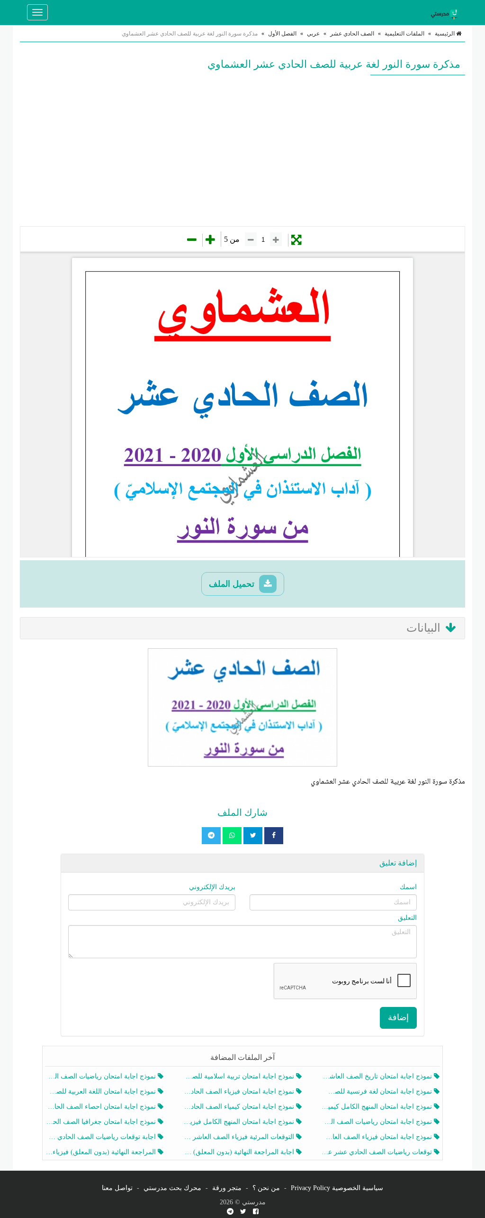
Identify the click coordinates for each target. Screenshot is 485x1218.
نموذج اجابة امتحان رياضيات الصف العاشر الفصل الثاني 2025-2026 (101, 1076)
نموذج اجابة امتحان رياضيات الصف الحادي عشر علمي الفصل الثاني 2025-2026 (378, 1121)
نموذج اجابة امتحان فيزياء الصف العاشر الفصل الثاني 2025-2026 (378, 1136)
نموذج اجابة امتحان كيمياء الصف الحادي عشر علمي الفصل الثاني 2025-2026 (239, 1106)
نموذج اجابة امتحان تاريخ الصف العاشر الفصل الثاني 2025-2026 (378, 1076)
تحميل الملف (233, 584)
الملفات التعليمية (404, 33)
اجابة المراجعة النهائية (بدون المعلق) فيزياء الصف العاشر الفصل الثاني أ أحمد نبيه (239, 1152)
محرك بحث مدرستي (172, 1188)
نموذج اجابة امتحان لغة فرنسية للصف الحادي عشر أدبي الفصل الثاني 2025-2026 (378, 1091)
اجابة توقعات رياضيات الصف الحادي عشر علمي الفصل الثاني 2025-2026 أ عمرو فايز (101, 1136)
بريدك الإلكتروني (212, 887)
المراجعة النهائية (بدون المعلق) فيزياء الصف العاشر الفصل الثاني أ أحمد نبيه (101, 1152)
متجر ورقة (227, 1188)
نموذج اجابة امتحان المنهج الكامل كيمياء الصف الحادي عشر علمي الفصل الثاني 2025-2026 (378, 1106)
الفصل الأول (282, 33)
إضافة (398, 1017)
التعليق (407, 917)
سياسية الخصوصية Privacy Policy (337, 1188)
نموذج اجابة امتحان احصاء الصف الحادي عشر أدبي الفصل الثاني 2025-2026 (101, 1106)
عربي (313, 33)
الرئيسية (445, 33)
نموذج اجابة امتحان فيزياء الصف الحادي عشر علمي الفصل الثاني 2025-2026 (239, 1091)
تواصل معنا (117, 1188)
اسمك (408, 887)
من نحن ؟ (266, 1188)
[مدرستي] (446, 12)
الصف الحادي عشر (352, 33)
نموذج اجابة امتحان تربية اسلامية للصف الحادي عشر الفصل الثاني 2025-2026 (239, 1076)
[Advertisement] (242, 150)
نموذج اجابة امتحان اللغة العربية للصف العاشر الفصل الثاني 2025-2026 (101, 1091)
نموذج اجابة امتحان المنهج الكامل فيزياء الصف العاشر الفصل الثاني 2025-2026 (239, 1121)
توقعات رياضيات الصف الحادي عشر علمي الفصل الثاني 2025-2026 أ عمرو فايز (378, 1152)
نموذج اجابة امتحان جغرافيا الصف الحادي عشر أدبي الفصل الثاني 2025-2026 (101, 1121)
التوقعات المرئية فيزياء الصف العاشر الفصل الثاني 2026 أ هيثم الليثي (239, 1136)
